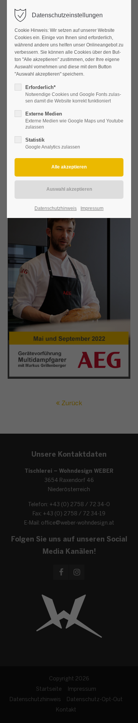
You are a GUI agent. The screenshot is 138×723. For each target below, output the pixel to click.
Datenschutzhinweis (55, 208)
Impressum (92, 208)
